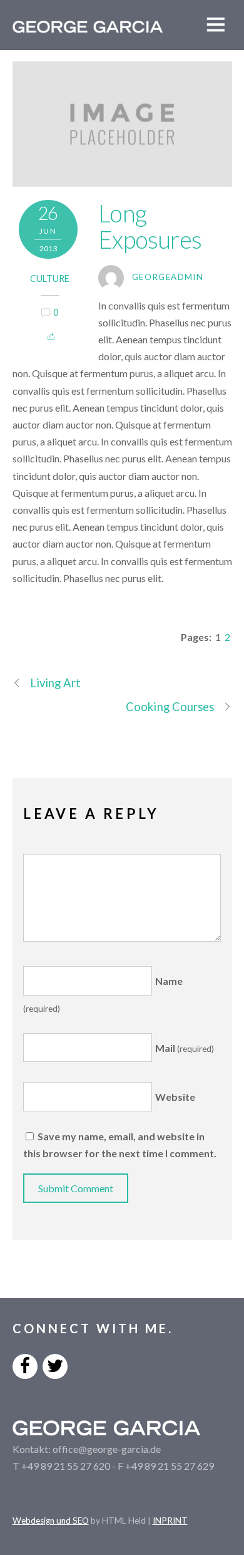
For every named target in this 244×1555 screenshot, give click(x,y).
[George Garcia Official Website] (88, 25)
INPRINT (170, 1521)
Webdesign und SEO (51, 1521)
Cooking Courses (170, 707)
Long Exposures (149, 226)
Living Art (55, 683)
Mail (184, 1048)
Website (175, 1097)
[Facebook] (25, 1365)
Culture (49, 278)
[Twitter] (55, 1365)
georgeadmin (167, 277)
